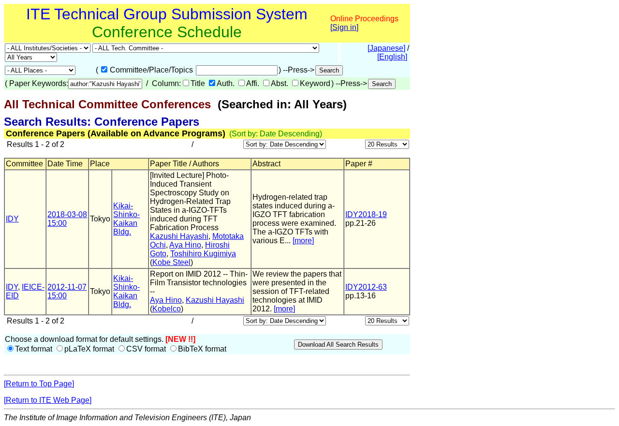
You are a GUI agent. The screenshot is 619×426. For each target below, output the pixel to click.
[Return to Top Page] (39, 384)
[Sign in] (344, 27)
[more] (303, 240)
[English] (392, 57)
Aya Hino (185, 245)
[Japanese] (386, 48)
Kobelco (166, 309)
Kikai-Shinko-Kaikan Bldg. (126, 219)
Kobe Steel (171, 262)
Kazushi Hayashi (179, 236)
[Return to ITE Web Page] (47, 400)
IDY (12, 219)
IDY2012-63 (366, 287)
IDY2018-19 (366, 214)
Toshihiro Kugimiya (203, 254)
